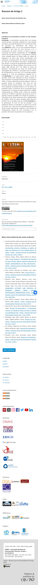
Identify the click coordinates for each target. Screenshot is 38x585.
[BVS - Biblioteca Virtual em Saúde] (7, 492)
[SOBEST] (25, 535)
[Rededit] (7, 518)
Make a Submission (9, 350)
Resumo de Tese (30, 319)
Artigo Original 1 (30, 272)
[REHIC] (16, 505)
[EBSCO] (8, 438)
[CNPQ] (16, 535)
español (5, 364)
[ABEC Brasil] (16, 518)
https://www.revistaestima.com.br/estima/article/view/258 (17, 225)
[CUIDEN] (8, 430)
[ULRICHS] (16, 482)
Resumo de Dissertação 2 (28, 328)
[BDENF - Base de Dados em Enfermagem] (8, 460)
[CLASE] (8, 451)
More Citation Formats (9, 229)
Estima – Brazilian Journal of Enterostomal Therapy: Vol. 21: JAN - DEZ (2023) (20, 295)
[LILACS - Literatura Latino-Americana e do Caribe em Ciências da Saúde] (11, 467)
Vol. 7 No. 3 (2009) (18, 6)
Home (3, 6)
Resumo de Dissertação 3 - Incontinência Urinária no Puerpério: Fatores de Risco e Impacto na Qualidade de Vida (20, 310)
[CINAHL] (8, 423)
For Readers (6, 377)
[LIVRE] (24, 505)
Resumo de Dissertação (28, 337)
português (6, 366)
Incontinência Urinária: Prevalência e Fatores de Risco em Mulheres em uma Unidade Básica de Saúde (20, 250)
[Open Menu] (2, 2)
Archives (9, 6)
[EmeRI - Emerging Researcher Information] (7, 505)
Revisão (17, 301)
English (5, 361)
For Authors (6, 380)
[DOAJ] (7, 482)
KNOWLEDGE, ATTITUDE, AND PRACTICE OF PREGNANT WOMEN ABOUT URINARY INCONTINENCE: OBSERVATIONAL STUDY (20, 290)
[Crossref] (25, 518)
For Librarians (6, 382)
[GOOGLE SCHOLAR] (9, 443)
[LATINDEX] (25, 482)
